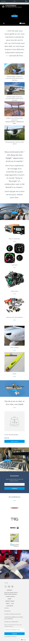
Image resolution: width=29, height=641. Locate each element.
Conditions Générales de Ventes (12, 614)
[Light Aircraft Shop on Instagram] (9, 586)
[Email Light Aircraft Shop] (12, 586)
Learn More (14, 16)
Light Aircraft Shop (12, 636)
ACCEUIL (6, 608)
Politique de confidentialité (11, 621)
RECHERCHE (7, 611)
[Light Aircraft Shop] (14, 1)
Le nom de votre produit (11, 434)
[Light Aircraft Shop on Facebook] (5, 586)
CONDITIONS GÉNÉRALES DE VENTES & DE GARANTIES (13, 617)
